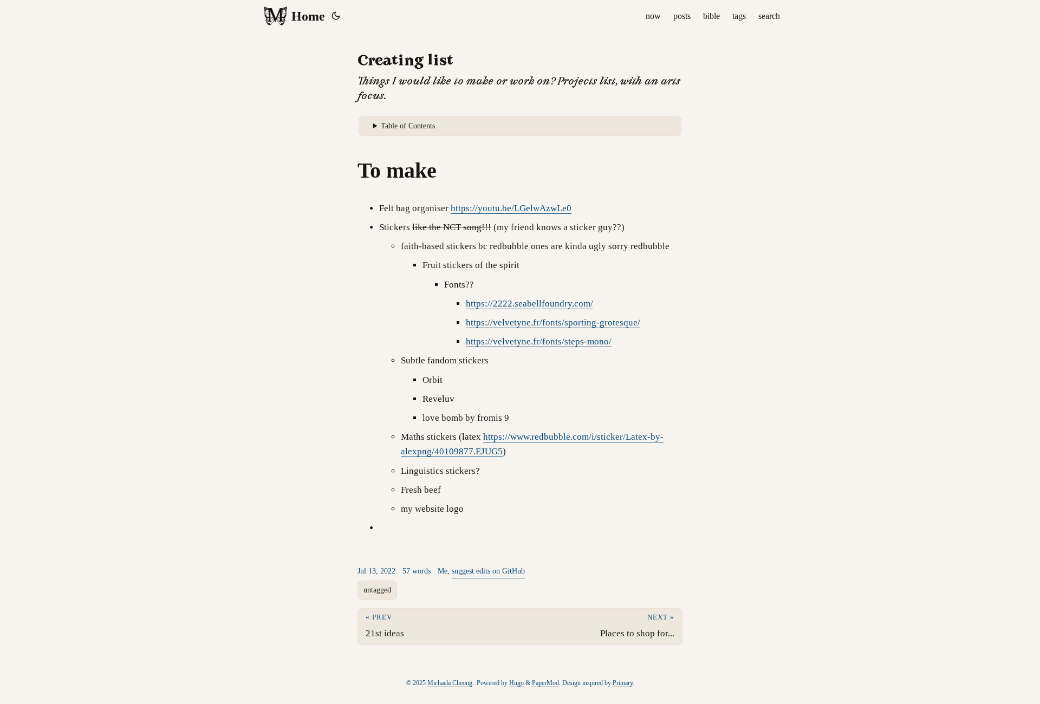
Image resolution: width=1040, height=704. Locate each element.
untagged (377, 590)
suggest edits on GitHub (488, 571)
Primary (623, 683)
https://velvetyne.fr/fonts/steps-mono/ (539, 341)
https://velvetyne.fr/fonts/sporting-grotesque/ (553, 322)
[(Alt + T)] (335, 16)
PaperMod (545, 683)
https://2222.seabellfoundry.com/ (529, 303)
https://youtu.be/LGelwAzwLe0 (511, 208)
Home (308, 16)
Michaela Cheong (449, 683)
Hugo (516, 683)
